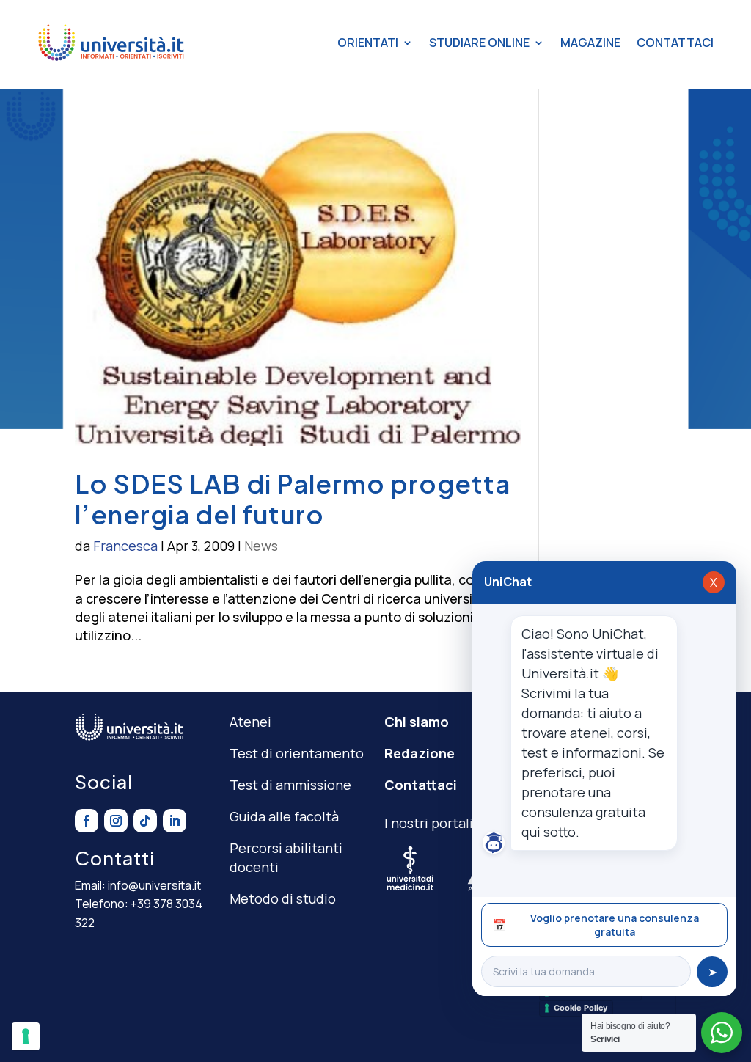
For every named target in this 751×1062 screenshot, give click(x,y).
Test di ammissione (290, 785)
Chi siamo (416, 721)
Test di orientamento (297, 753)
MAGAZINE (590, 42)
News (261, 545)
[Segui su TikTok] (145, 820)
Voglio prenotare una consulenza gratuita (595, 925)
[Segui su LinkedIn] (174, 820)
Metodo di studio (283, 898)
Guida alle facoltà (284, 816)
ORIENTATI (367, 42)
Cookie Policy (580, 1008)
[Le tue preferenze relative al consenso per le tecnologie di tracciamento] (26, 1036)
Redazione (419, 753)
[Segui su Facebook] (86, 820)
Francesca (125, 545)
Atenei (250, 721)
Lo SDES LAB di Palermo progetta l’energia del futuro (292, 498)
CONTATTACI (675, 42)
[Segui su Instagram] (116, 820)
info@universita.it (154, 885)
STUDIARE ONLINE (479, 42)
